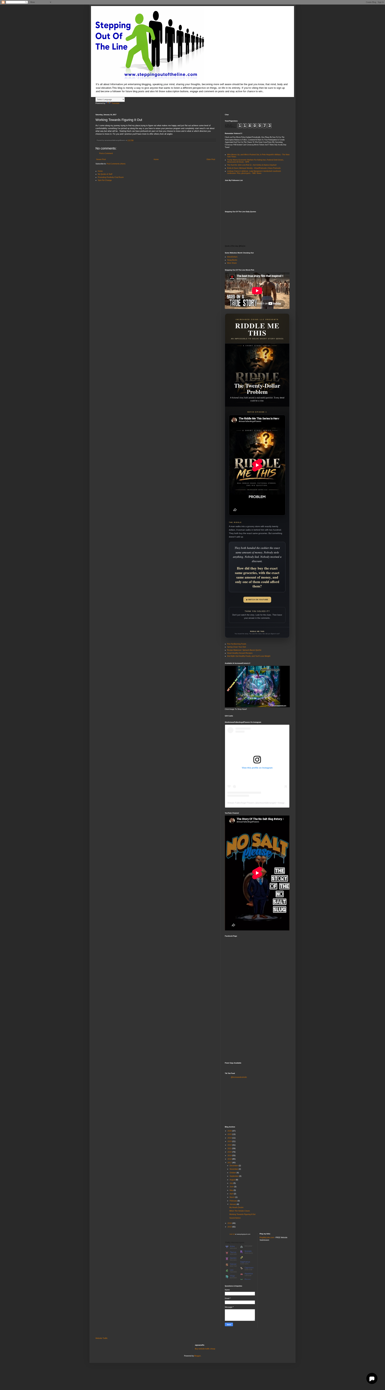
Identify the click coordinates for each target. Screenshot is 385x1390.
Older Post (210, 159)
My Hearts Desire (236, 1207)
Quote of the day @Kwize (235, 246)
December (234, 1166)
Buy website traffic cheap (205, 1349)
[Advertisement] (257, 1036)
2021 (230, 1148)
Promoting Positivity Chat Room (111, 177)
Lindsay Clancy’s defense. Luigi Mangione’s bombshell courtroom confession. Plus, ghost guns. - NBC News (254, 172)
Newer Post (101, 159)
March (232, 1197)
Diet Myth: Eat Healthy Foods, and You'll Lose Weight (248, 656)
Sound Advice (235, 1218)
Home (156, 159)
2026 (230, 1131)
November (234, 1169)
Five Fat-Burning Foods (236, 644)
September (234, 1176)
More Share (232, 263)
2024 (230, 1138)
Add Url (232, 1234)
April (232, 1194)
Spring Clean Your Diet (236, 647)
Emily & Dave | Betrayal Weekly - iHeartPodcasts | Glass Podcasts (254, 168)
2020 (230, 1152)
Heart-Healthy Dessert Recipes (240, 653)
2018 (230, 1159)
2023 (230, 1141)
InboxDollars (232, 257)
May (232, 1190)
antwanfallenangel (266, 803)
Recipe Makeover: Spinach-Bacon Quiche (244, 650)
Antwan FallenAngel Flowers (240, 803)
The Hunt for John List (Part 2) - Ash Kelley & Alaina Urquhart (251, 165)
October (233, 1173)
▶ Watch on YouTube (257, 599)
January (233, 1204)
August (233, 1180)
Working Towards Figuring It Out (242, 1214)
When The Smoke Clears (239, 1211)
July (231, 1183)
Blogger (197, 1356)
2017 (230, 1163)
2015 (230, 1227)
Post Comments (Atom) (116, 164)
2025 (230, 1134)
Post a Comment (106, 153)
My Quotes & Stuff (105, 174)
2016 (230, 1223)
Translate (115, 103)
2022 (230, 1145)
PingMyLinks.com (267, 1237)
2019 (230, 1155)
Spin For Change (105, 180)
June (232, 1187)
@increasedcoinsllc (239, 1077)
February (233, 1201)
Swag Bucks (232, 260)
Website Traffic (101, 1338)
